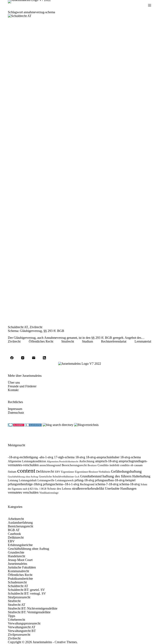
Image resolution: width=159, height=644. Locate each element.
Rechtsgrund (87, 484)
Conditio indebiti (108, 465)
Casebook (14, 533)
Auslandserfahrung (20, 522)
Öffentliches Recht (41, 341)
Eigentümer (67, 471)
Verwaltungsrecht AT (21, 627)
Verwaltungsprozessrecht (24, 623)
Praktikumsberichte (20, 578)
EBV (57, 471)
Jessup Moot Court (20, 560)
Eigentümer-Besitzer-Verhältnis (92, 471)
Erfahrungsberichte (20, 545)
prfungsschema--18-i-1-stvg (61, 484)
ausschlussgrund (50, 465)
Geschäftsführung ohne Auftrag (23, 477)
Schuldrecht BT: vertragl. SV (27, 593)
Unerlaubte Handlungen (120, 488)
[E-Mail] (33, 358)
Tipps (11, 616)
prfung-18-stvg (84, 480)
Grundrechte (16, 552)
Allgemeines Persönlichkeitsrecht (62, 461)
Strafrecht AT (16, 604)
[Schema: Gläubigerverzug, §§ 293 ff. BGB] (79, 169)
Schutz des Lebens (59, 488)
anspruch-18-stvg (106, 461)
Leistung (13, 480)
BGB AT (14, 530)
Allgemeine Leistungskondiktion (27, 461)
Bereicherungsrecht (74, 465)
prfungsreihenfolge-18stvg (25, 484)
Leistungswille (45, 480)
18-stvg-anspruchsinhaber (102, 457)
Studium (87, 341)
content (26, 470)
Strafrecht (67, 341)
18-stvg (80, 457)
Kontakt (13, 390)
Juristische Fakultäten (22, 567)
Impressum (15, 409)
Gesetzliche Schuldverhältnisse (56, 476)
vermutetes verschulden (23, 492)
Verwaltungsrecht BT (22, 631)
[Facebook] (12, 358)
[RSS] (44, 358)
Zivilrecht (36, 327)
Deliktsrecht (45, 471)
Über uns (14, 382)
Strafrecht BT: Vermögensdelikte (29, 612)
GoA (77, 477)
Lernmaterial (143, 341)
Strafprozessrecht (19, 597)
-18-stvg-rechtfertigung (23, 457)
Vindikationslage (49, 492)
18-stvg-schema (130, 457)
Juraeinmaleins (17, 563)
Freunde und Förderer (22, 386)
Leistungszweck (64, 480)
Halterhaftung (141, 476)
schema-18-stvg (129, 484)
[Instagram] (23, 358)
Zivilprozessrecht (19, 634)
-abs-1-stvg (46, 457)
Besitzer (92, 465)
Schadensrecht (17, 582)
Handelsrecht (16, 556)
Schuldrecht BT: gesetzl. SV (26, 590)
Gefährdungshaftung (126, 471)
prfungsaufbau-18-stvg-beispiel (115, 480)
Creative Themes (66, 642)
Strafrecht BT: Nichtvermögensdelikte (32, 608)
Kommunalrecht (18, 571)
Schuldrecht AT (18, 327)
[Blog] (86, 424)
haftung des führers (116, 476)
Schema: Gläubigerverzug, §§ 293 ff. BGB (36, 331)
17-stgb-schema (64, 457)
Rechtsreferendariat (113, 341)
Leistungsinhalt (28, 480)
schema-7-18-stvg (106, 484)
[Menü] (149, 5)
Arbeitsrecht (16, 519)
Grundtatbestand (91, 476)
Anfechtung (86, 461)
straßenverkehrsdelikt (88, 488)
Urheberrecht (16, 619)
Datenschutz (16, 412)
